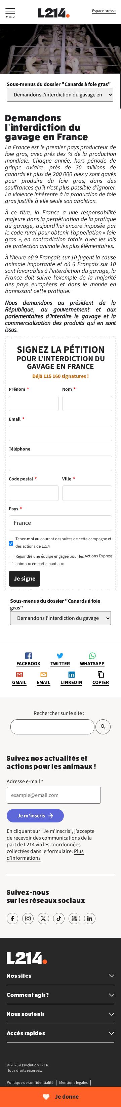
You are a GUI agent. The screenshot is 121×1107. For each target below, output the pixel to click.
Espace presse (104, 11)
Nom (69, 389)
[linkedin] (89, 918)
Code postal (23, 479)
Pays (15, 509)
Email (16, 419)
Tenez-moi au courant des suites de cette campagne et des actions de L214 (63, 542)
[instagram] (28, 918)
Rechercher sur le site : (59, 713)
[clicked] (103, 726)
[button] (10, 14)
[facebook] (12, 918)
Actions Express (98, 556)
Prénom (19, 389)
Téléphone (19, 449)
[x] (43, 918)
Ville (68, 479)
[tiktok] (59, 918)
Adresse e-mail (25, 781)
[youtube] (74, 918)
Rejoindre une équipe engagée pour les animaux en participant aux (63, 560)
